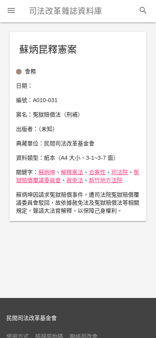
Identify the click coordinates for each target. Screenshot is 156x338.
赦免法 (74, 180)
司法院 (119, 172)
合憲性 (97, 172)
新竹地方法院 (105, 180)
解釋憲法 (72, 172)
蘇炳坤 (46, 172)
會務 (30, 71)
